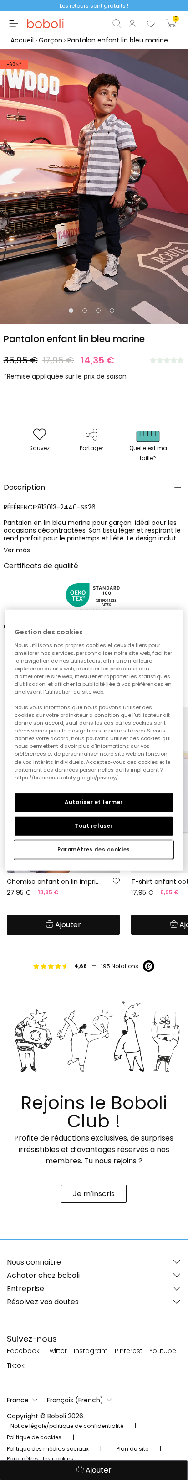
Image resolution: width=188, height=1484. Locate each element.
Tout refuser (94, 825)
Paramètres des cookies (93, 849)
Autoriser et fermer (94, 801)
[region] (94, 740)
